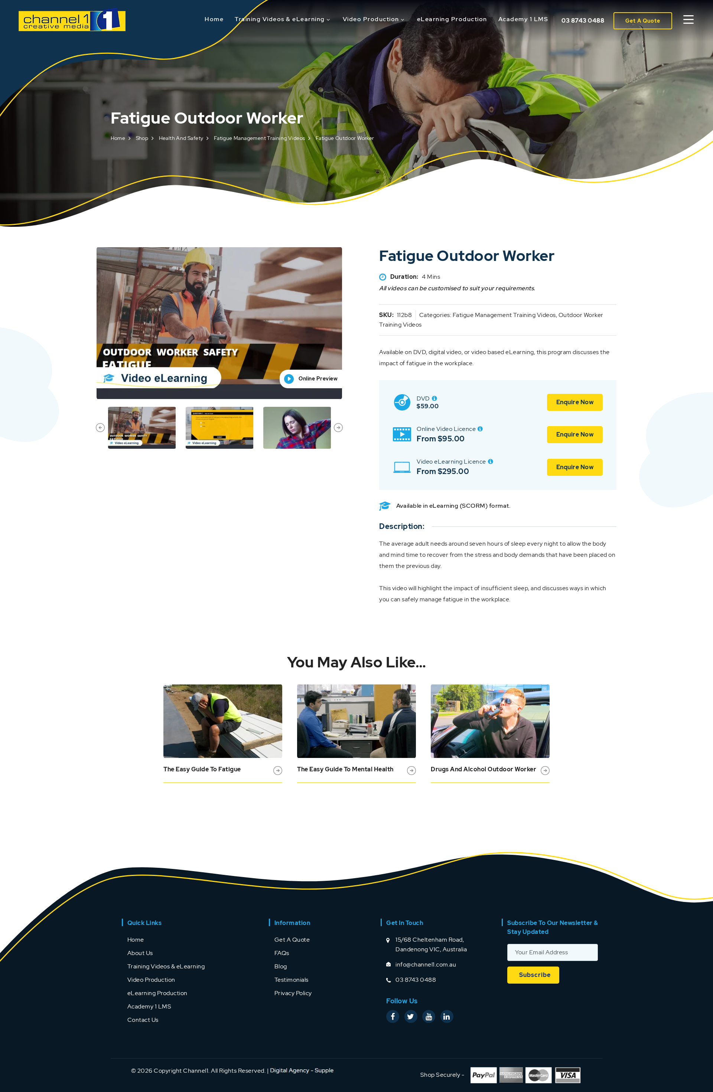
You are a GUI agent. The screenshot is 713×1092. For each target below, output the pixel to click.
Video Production (371, 19)
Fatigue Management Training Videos (259, 138)
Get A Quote (642, 20)
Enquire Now (575, 402)
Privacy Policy (293, 993)
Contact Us (143, 1020)
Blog (280, 966)
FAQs (281, 953)
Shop (142, 138)
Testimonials (291, 980)
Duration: (404, 277)
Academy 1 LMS (523, 19)
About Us (140, 953)
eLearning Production (452, 19)
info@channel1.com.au (425, 964)
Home (214, 19)
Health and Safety (181, 138)
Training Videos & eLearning (280, 19)
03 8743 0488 (582, 20)
